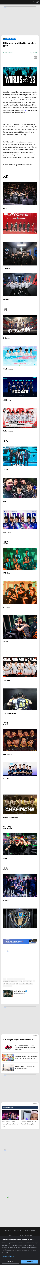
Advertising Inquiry (26, 1235)
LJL (33, 981)
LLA (4, 983)
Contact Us (17, 1230)
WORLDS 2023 (29, 983)
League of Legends (7, 986)
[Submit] (20, 57)
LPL (17, 983)
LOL (7, 983)
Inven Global (11, 2)
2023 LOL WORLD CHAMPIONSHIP (10, 981)
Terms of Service (30, 1230)
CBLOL (20, 981)
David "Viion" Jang (19, 991)
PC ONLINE (22, 979)
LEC (30, 981)
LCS (27, 981)
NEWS (4, 979)
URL (35, 57)
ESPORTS (16, 979)
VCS (23, 983)
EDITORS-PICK (10, 979)
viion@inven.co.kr (20, 993)
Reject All (10, 1262)
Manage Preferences (8, 1256)
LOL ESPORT (12, 983)
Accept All (29, 1262)
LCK (24, 981)
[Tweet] (4, 57)
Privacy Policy (12, 1235)
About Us (8, 1230)
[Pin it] (28, 57)
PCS (20, 983)
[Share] (12, 57)
